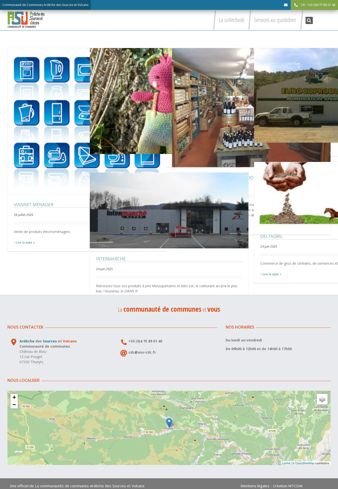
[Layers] (322, 399)
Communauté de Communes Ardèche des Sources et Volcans (45, 5)
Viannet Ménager (86, 121)
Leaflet (286, 463)
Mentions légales (255, 485)
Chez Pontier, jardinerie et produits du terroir (251, 107)
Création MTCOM (287, 485)
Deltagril (333, 193)
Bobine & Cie (169, 101)
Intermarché (169, 210)
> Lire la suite (23, 242)
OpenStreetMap (304, 463)
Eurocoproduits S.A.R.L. (333, 95)
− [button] (14, 405)
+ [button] (14, 397)
